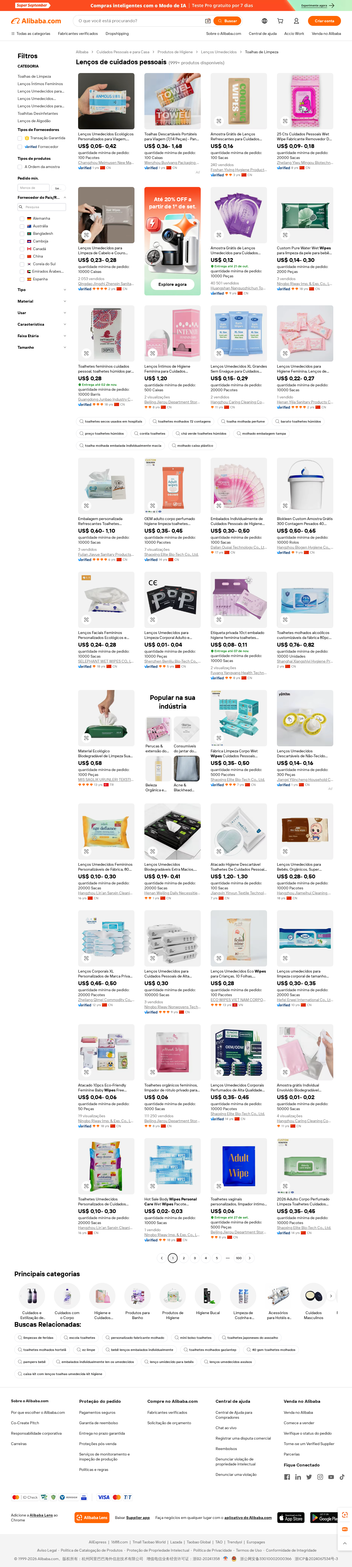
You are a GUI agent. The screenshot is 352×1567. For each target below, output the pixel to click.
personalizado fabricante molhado (137, 1338)
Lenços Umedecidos (219, 52)
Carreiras (19, 1444)
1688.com (119, 1542)
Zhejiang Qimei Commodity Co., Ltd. (106, 1000)
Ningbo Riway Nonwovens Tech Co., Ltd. (172, 1007)
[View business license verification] (225, 1559)
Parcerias (292, 1454)
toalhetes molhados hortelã (44, 1350)
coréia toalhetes (152, 433)
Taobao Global (199, 1542)
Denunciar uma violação (236, 1474)
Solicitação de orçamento (169, 1423)
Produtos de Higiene (175, 52)
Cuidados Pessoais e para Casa (123, 52)
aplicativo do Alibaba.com (248, 1517)
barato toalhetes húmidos (301, 421)
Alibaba (82, 52)
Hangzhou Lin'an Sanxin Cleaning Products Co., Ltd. (106, 893)
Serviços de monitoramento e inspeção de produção (104, 1456)
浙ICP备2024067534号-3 (316, 1559)
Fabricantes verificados (167, 1412)
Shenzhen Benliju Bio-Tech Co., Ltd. (172, 661)
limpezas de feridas (38, 1338)
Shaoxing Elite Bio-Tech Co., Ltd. (171, 554)
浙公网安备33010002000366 (266, 1559)
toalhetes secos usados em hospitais (113, 421)
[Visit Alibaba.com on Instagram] (320, 1477)
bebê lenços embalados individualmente (142, 1350)
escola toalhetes (82, 1338)
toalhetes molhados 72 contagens (184, 421)
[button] (208, 21)
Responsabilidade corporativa (36, 1433)
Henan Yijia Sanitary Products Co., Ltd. (305, 402)
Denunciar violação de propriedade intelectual (235, 1461)
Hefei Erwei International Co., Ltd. (305, 1000)
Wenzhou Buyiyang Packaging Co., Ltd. (172, 162)
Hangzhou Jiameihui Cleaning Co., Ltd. (305, 893)
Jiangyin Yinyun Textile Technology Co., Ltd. (239, 893)
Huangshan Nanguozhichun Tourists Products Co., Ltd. (239, 288)
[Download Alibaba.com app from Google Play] (325, 1517)
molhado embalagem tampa (264, 433)
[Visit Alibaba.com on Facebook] (287, 1477)
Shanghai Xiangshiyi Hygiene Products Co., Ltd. (305, 661)
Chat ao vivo (226, 1428)
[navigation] (41, 655)
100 (239, 1258)
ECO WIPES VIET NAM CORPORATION (239, 1000)
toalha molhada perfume (246, 421)
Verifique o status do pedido (308, 1433)
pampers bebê (34, 1362)
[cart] (281, 21)
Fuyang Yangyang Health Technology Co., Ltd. (239, 673)
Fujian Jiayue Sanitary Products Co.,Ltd (106, 554)
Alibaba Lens (41, 1515)
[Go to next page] (250, 1258)
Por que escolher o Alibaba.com (38, 1412)
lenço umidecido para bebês (172, 1362)
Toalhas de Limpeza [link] (261, 52)
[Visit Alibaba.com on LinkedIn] (298, 1477)
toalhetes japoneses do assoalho (252, 1338)
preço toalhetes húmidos (104, 433)
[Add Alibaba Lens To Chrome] (92, 1517)
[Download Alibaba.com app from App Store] (290, 1517)
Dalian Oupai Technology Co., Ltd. (239, 547)
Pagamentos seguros (97, 1412)
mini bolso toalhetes (195, 1338)
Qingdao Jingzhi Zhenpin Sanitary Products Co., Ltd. (106, 283)
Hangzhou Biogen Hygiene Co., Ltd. (305, 547)
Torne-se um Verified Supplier (309, 1444)
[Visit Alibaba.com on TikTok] (342, 1477)
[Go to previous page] (162, 1258)
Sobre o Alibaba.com (29, 1401)
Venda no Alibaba (298, 1412)
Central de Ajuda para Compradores (234, 1415)
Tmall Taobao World (149, 1542)
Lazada (176, 1542)
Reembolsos (226, 1448)
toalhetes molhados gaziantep (212, 1350)
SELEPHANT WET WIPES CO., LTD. (106, 661)
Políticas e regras (93, 1469)
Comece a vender (299, 1423)
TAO (218, 1542)
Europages (256, 1542)
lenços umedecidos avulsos (231, 1362)
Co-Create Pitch (25, 1423)
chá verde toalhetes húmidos (203, 433)
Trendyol (234, 1542)
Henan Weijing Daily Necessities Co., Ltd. (172, 893)
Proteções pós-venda (97, 1444)
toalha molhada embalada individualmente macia (123, 446)
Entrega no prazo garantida (102, 1433)
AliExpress (97, 1542)
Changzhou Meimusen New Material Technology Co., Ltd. (106, 162)
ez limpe (88, 1350)
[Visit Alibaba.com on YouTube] (331, 1477)
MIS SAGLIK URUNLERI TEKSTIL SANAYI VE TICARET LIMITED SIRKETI (106, 779)
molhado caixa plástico (195, 446)
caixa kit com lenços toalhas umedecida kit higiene (62, 1374)
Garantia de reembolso (98, 1423)
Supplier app (138, 1517)
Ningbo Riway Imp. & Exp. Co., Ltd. (305, 283)
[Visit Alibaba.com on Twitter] (309, 1477)
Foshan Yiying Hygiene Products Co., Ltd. (239, 169)
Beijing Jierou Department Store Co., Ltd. (172, 402)
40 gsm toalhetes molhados (273, 1350)
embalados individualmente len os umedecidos (98, 1362)
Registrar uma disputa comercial (243, 1438)
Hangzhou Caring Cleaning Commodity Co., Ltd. (239, 402)
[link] (345, 1515)
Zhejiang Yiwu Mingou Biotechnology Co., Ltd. (305, 162)
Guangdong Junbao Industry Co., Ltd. (106, 399)
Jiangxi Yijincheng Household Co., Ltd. (305, 779)
